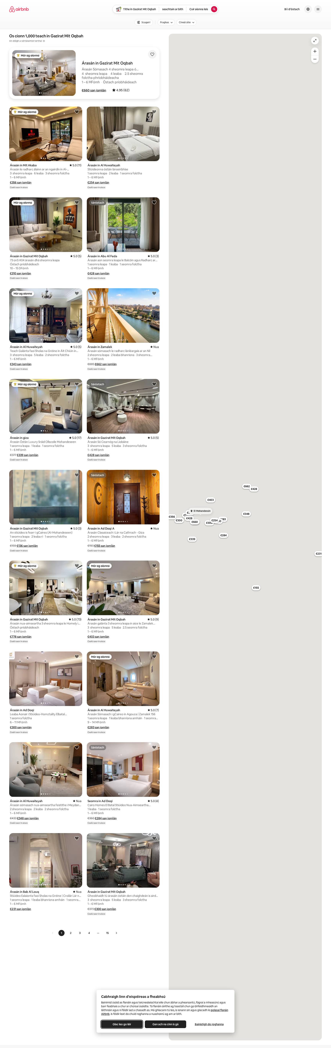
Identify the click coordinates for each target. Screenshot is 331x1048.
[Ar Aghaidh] (116, 933)
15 (107, 933)
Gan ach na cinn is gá (165, 1024)
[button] (94, 90)
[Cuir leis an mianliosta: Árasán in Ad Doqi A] (154, 475)
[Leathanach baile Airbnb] (19, 9)
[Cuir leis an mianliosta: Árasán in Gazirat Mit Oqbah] (77, 202)
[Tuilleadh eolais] (44, 41)
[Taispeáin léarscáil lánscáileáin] (315, 40)
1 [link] (61, 933)
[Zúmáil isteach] (315, 51)
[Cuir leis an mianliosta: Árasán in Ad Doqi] (77, 656)
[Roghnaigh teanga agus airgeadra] (308, 9)
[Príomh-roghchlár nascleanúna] (318, 9)
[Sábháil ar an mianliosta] (152, 54)
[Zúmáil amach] (315, 59)
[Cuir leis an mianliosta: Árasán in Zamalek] (154, 293)
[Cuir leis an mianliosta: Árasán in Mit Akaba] (77, 112)
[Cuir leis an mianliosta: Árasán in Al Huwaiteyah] (154, 112)
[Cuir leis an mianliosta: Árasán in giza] (77, 384)
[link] (53, 933)
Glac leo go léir (122, 1024)
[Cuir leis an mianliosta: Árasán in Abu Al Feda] (154, 202)
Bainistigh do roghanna (209, 1024)
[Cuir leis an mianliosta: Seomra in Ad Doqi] (154, 747)
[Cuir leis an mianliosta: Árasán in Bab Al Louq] (77, 838)
